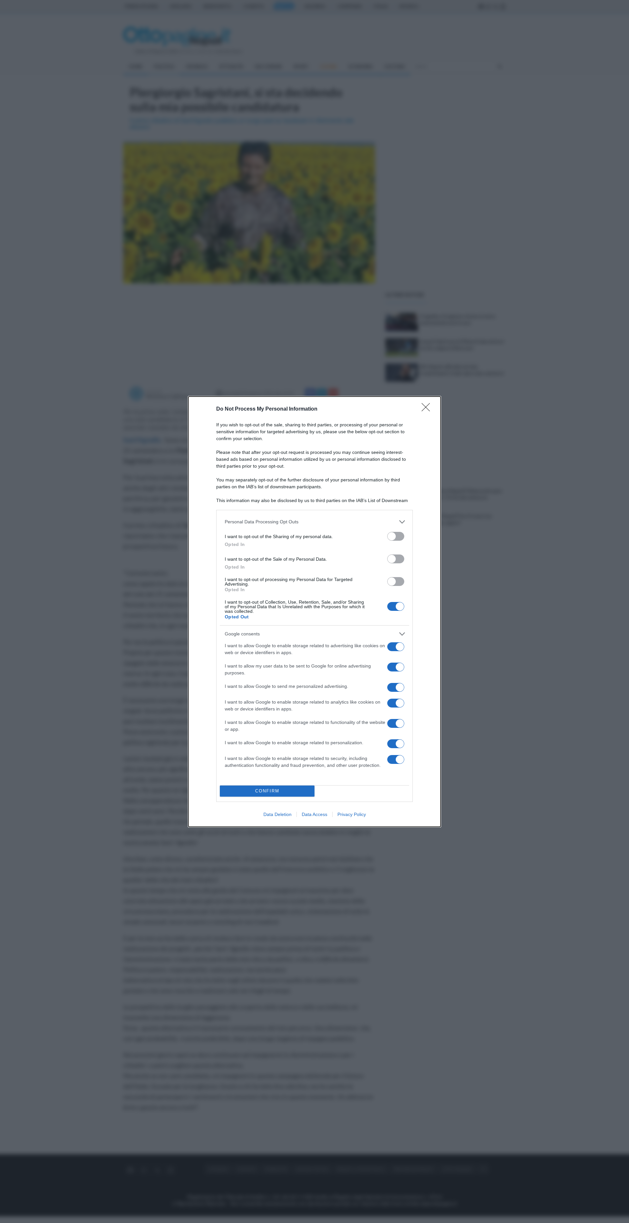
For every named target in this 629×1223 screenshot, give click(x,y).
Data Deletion (277, 814)
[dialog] (314, 612)
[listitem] (314, 521)
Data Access (314, 814)
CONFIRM (267, 790)
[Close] (428, 409)
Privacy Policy (351, 814)
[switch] (395, 536)
